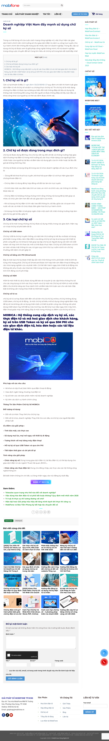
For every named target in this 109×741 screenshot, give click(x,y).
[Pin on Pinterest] (45, 512)
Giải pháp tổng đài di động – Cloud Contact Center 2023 (95, 62)
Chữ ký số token (93, 733)
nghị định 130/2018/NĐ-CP (36, 85)
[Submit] (62, 5)
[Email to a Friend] (41, 512)
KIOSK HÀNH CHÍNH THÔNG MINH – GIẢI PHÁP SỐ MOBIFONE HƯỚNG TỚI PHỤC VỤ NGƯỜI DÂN (98, 209)
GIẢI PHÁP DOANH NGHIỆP (27, 14)
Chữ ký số (6, 21)
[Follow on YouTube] (11, 715)
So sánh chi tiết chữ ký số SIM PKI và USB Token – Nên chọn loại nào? (98, 223)
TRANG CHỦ (7, 14)
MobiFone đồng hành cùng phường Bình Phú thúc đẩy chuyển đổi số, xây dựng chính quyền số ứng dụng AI (98, 194)
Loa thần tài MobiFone (49, 721)
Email (33, 661)
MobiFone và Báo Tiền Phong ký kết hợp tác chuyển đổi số (31, 505)
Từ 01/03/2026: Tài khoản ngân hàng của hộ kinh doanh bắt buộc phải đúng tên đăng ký (97, 179)
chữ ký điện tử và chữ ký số (63, 735)
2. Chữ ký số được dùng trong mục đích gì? (21, 64)
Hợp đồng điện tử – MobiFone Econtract (92, 30)
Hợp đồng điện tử (47, 708)
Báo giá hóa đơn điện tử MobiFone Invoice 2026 (98, 138)
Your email (87, 703)
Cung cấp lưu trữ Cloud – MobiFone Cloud (94, 47)
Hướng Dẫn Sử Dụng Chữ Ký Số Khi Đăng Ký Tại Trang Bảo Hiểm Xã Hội (97, 236)
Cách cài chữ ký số (78, 733)
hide (45, 57)
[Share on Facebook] (33, 512)
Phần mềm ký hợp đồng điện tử (36, 733)
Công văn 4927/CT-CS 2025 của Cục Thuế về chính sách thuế (98, 259)
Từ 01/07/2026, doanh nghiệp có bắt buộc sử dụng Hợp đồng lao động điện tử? (98, 165)
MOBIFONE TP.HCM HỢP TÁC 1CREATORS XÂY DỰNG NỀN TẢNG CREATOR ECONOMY (98, 150)
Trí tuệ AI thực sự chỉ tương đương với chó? (24, 499)
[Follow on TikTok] (7, 715)
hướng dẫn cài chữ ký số (84, 735)
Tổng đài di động (47, 717)
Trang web (59, 661)
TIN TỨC (46, 14)
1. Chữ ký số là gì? (11, 61)
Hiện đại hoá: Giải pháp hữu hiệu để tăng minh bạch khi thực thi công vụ (38, 502)
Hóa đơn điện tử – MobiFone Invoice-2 (92, 36)
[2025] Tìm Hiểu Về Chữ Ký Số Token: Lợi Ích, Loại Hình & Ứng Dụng (98, 248)
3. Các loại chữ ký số (12, 67)
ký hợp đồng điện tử (44, 735)
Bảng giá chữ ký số (17, 733)
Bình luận (10, 634)
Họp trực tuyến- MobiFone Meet (95, 54)
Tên (8, 661)
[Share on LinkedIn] (48, 512)
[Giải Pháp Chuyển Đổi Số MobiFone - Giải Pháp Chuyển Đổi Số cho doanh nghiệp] (10, 5)
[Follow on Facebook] (3, 715)
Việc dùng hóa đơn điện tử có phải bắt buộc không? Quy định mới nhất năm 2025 (41, 496)
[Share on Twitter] (37, 512)
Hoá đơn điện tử (47, 704)
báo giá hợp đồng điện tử (26, 735)
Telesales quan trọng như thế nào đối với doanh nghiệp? (30, 493)
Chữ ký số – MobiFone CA (95, 42)
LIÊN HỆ (57, 14)
